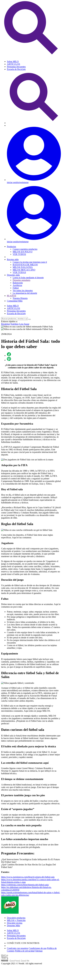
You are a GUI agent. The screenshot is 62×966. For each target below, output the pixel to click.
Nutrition (14, 324)
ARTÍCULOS (13, 64)
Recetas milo (13, 259)
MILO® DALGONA (23, 267)
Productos (11, 246)
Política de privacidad (25, 951)
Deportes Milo (13, 925)
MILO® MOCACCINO (24, 270)
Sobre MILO (13, 61)
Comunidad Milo (14, 301)
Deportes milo (13, 275)
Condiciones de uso (38, 948)
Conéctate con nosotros (17, 948)
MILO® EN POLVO (22, 251)
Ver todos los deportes (23, 290)
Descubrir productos (16, 918)
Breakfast (5, 324)
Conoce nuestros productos (25, 249)
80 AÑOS (11, 295)
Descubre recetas (14, 923)
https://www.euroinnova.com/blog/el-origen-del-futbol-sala (28, 877)
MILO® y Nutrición (16, 920)
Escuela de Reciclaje (16, 69)
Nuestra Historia (20, 298)
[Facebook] (9, 355)
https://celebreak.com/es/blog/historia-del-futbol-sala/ (25, 884)
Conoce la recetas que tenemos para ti (30, 262)
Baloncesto (18, 283)
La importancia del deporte (25, 293)
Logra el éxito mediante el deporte (28, 277)
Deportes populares (21, 280)
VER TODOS (19, 254)
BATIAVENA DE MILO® (25, 264)
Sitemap (39, 951)
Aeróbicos (17, 285)
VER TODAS (19, 272)
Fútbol (16, 288)
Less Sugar (24, 324)
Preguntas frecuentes (16, 66)
